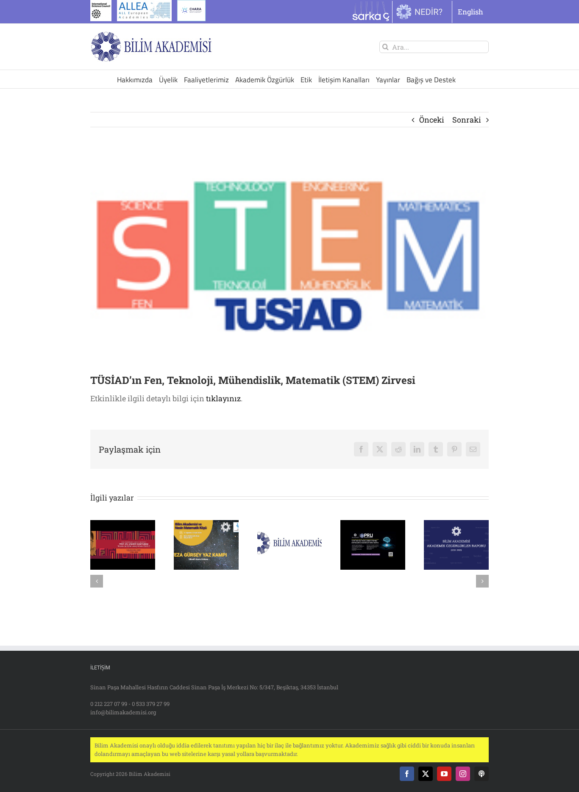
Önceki (431, 120)
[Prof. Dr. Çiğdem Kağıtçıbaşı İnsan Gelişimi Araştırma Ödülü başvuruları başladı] (122, 525)
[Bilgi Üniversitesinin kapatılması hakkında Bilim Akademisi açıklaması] (289, 525)
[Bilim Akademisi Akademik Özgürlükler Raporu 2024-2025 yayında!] (456, 525)
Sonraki (466, 120)
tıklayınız (223, 398)
